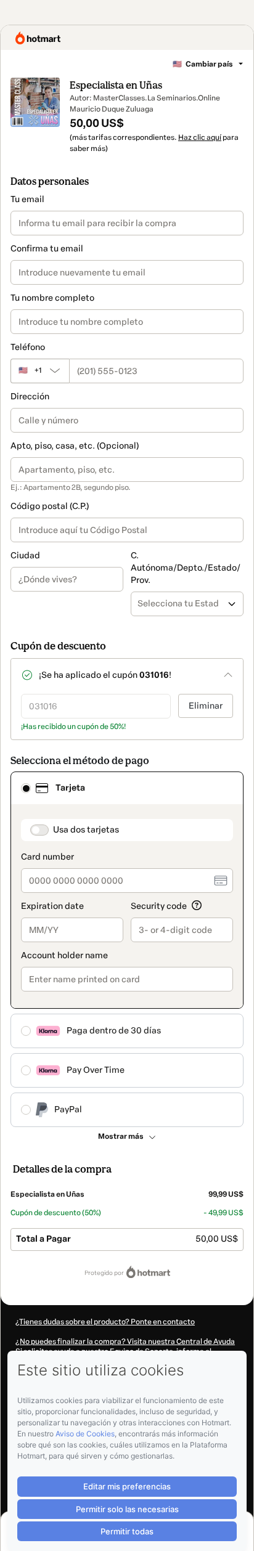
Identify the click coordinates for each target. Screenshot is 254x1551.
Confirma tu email (46, 248)
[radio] (26, 788)
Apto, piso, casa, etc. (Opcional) (74, 446)
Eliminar (206, 706)
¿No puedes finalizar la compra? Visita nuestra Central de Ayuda (125, 1341)
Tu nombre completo (52, 298)
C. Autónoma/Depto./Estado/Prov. (185, 567)
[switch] (39, 830)
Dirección (29, 396)
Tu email (27, 199)
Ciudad (25, 555)
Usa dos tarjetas (86, 829)
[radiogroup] (127, 949)
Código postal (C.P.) (49, 506)
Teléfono (27, 347)
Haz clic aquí (199, 137)
